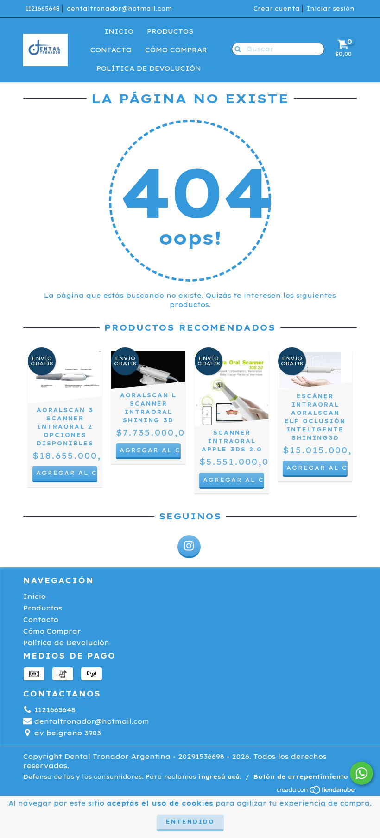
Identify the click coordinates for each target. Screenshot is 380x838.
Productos (170, 31)
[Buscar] (236, 48)
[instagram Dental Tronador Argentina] (189, 546)
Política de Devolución (148, 68)
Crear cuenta (276, 8)
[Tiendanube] (316, 792)
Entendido (190, 821)
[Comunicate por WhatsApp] (361, 773)
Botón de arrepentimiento (300, 776)
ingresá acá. (219, 776)
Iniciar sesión (331, 8)
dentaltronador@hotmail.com (119, 8)
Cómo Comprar (176, 50)
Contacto (111, 50)
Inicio (118, 31)
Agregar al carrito (66, 472)
